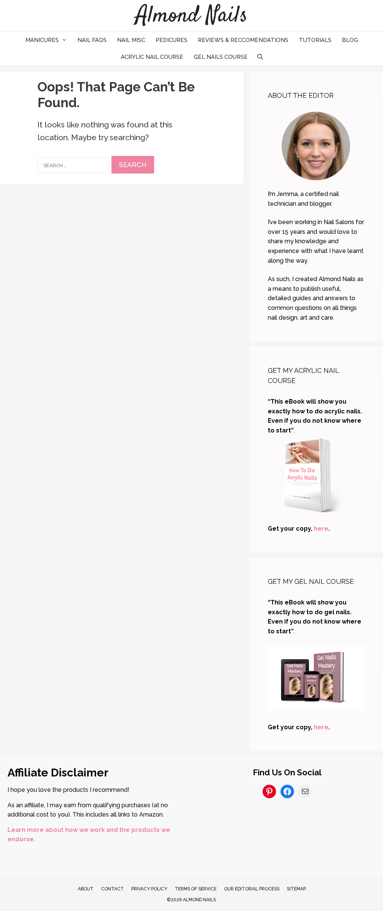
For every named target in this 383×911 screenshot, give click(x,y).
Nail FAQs (92, 40)
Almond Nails (192, 16)
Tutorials (315, 40)
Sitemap (296, 889)
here (321, 528)
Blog (350, 40)
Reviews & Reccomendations (243, 40)
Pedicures (171, 40)
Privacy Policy (149, 889)
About (86, 889)
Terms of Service (196, 889)
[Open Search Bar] (260, 57)
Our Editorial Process (251, 889)
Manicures (42, 40)
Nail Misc (131, 40)
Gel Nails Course (221, 57)
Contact (112, 889)
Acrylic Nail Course (152, 57)
